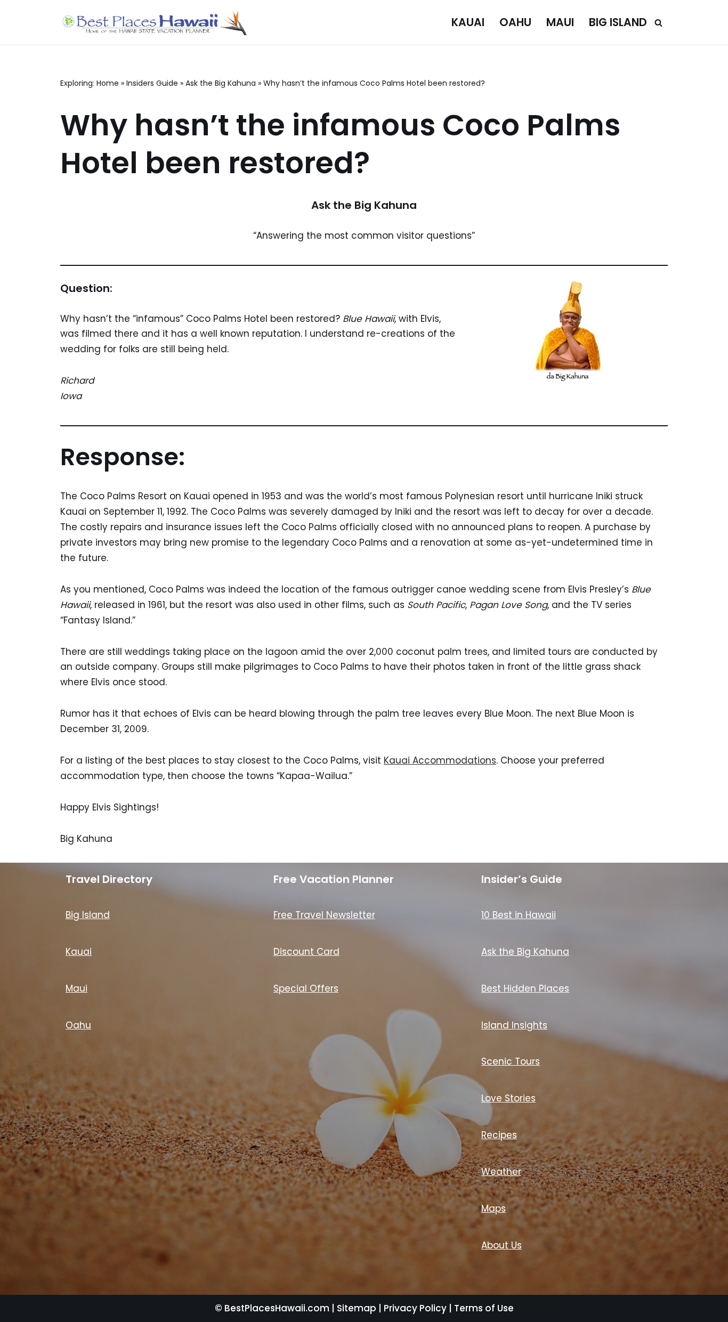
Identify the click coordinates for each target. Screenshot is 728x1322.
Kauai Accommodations (440, 760)
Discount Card (306, 951)
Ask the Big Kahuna (220, 83)
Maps (493, 1208)
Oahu (515, 22)
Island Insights (514, 1025)
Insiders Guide (152, 83)
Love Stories (508, 1098)
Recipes (499, 1135)
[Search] (658, 23)
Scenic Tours (510, 1061)
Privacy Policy (415, 1308)
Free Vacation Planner (333, 879)
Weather (501, 1171)
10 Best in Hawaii (518, 915)
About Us (501, 1245)
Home (107, 83)
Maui (560, 22)
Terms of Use (484, 1308)
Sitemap (356, 1308)
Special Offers (305, 988)
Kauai (467, 22)
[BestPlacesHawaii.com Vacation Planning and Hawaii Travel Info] (153, 22)
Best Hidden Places (525, 988)
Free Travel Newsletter (324, 915)
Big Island (618, 22)
